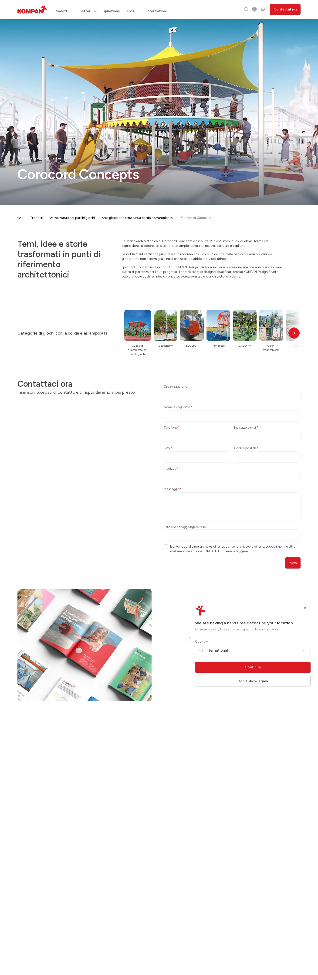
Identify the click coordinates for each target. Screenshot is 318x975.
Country (201, 641)
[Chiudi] (305, 608)
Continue (253, 667)
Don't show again (253, 681)
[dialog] (159, 487)
